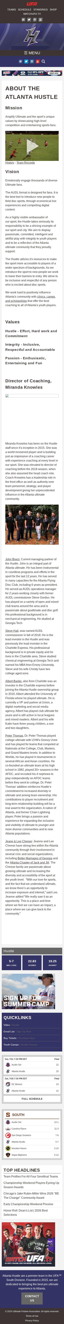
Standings (40, 9)
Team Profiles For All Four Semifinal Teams (31, 1176)
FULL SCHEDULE (32, 1098)
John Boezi (12, 559)
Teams (11, 9)
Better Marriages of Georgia (35, 858)
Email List (9, 1031)
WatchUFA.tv (32, 13)
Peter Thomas (14, 735)
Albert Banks (13, 681)
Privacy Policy (32, 1320)
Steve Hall (11, 630)
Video (7, 1025)
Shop (53, 9)
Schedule (24, 9)
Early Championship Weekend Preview (28, 1204)
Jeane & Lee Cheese (18, 841)
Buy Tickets (10, 1038)
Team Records (26, 162)
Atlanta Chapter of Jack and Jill (29, 862)
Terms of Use (32, 1316)
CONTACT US (32, 1298)
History (9, 162)
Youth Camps (11, 1044)
